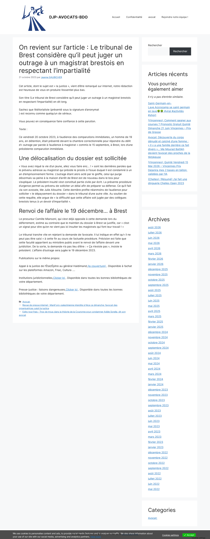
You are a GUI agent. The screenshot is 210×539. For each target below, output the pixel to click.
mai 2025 (154, 305)
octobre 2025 (156, 279)
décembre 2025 (158, 269)
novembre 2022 (158, 457)
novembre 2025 (158, 274)
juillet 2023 (155, 415)
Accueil (116, 17)
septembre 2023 (158, 405)
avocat (151, 17)
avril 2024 (154, 368)
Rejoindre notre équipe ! (175, 17)
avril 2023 (154, 431)
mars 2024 (154, 373)
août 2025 (154, 290)
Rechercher (155, 45)
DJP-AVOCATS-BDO (68, 17)
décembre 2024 (158, 332)
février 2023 (155, 442)
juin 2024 (154, 358)
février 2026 (155, 258)
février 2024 (155, 379)
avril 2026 (154, 248)
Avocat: (26, 301)
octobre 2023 (156, 400)
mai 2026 (154, 243)
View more (95, 536)
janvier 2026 (155, 264)
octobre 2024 (156, 342)
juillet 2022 (155, 478)
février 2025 (155, 321)
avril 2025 (154, 311)
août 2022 (154, 473)
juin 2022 (153, 483)
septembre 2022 (158, 468)
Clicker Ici (59, 277)
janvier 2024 (155, 384)
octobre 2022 (156, 462)
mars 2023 (154, 436)
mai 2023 (154, 426)
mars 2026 (154, 253)
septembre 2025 (158, 285)
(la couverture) (97, 266)
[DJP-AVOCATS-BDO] (33, 16)
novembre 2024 (158, 337)
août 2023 (154, 410)
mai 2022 (154, 489)
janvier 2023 (155, 447)
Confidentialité (134, 17)
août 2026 (154, 227)
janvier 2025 (155, 326)
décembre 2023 (158, 389)
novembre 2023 (158, 394)
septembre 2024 (158, 347)
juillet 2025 (155, 295)
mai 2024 (154, 363)
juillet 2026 (155, 232)
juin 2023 (154, 421)
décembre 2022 (158, 452)
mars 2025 (154, 316)
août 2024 (154, 353)
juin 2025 (153, 300)
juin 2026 (154, 237)
